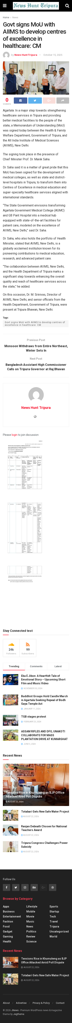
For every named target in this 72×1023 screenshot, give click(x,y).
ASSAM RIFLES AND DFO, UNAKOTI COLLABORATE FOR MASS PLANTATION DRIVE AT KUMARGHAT (44, 735)
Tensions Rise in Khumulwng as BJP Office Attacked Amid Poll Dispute (35, 794)
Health (7, 941)
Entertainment (12, 916)
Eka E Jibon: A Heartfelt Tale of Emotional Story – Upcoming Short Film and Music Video (43, 679)
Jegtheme (18, 1014)
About (6, 1002)
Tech (53, 916)
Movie (30, 916)
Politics (31, 931)
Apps (6, 906)
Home (6, 17)
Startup (54, 911)
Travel (54, 921)
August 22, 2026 (15, 802)
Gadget (7, 931)
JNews (15, 1010)
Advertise (21, 1002)
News (15, 17)
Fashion (8, 921)
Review (30, 936)
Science (31, 941)
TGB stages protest (33, 716)
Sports (54, 906)
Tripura (54, 926)
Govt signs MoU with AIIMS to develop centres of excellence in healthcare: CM (35, 323)
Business (9, 911)
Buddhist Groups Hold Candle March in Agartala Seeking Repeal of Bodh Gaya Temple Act (44, 700)
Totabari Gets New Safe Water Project (45, 811)
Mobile (30, 911)
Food (6, 926)
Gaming (8, 936)
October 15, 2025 (52, 54)
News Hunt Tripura (25, 54)
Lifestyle (31, 906)
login (14, 434)
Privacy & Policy (41, 1002)
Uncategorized (59, 931)
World (53, 936)
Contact (60, 1002)
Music (30, 921)
